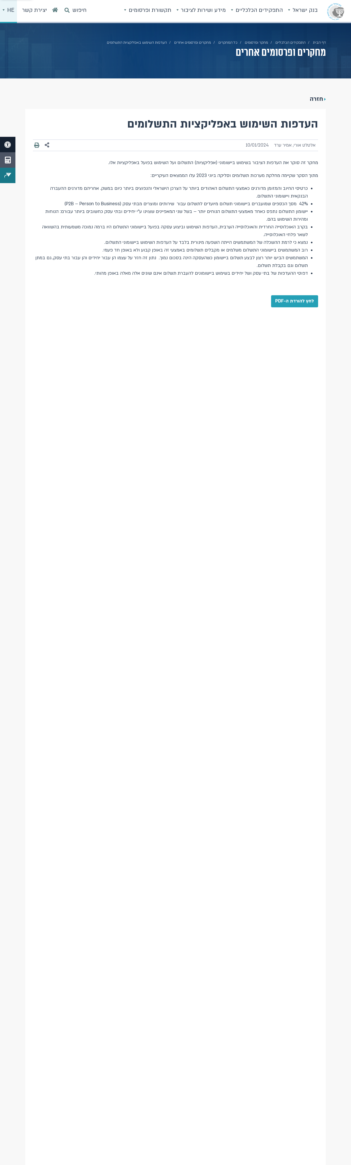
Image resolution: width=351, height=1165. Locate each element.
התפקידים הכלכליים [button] (258, 10)
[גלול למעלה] (337, 1151)
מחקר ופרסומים (256, 42)
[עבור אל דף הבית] (55, 11)
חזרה (316, 99)
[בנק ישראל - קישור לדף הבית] (335, 11)
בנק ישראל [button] (304, 10)
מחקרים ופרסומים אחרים (192, 42)
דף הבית (319, 42)
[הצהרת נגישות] (7, 144)
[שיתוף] (47, 145)
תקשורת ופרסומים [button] (149, 10)
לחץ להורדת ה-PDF (294, 301)
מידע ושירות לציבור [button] (202, 10)
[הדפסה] (37, 145)
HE (10, 10)
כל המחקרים (227, 42)
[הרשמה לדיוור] (7, 175)
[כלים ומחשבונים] (7, 160)
